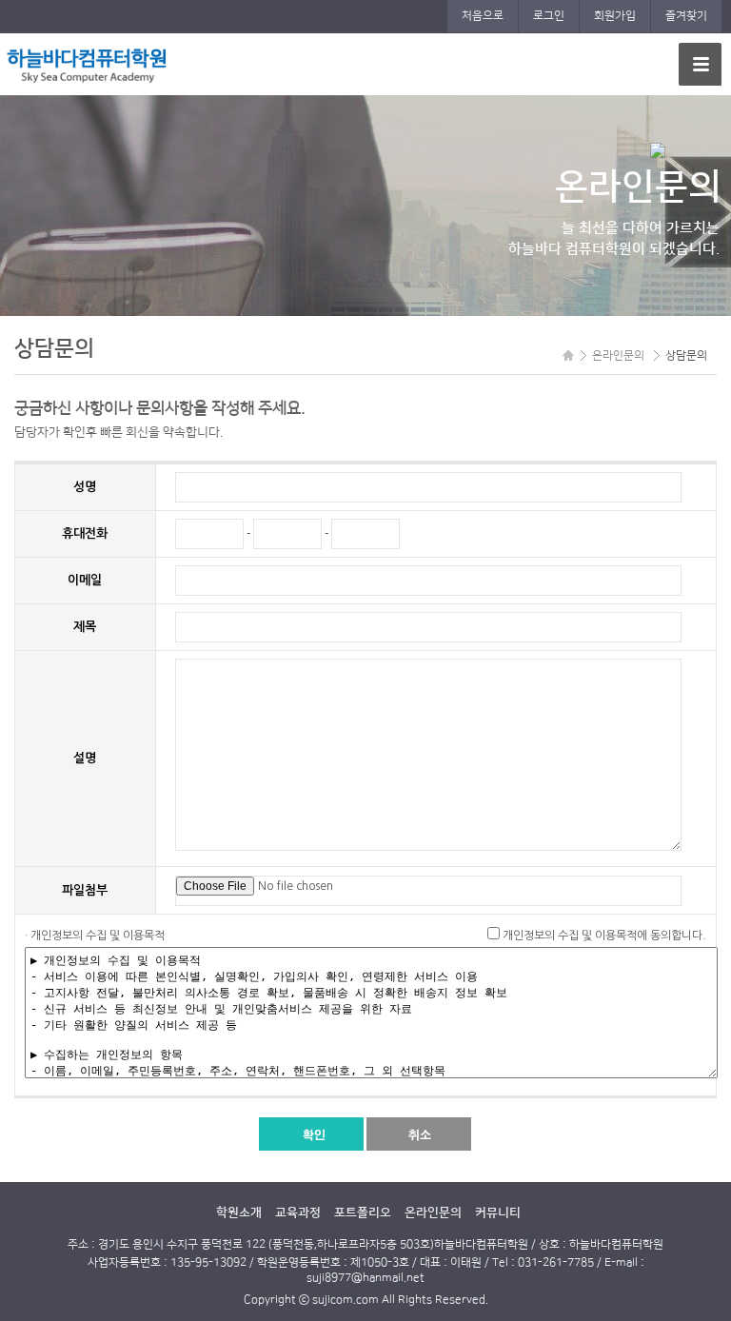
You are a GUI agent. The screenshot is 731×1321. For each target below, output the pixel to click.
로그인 (548, 16)
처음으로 (483, 16)
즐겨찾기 (686, 16)
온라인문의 (433, 1212)
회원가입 (615, 16)
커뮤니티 (498, 1212)
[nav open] (700, 64)
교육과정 (298, 1212)
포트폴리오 (362, 1212)
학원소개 (239, 1212)
